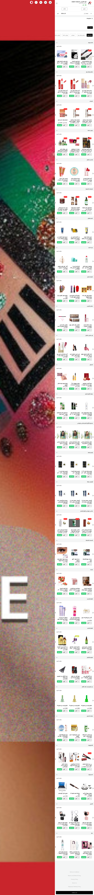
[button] (74, 3)
